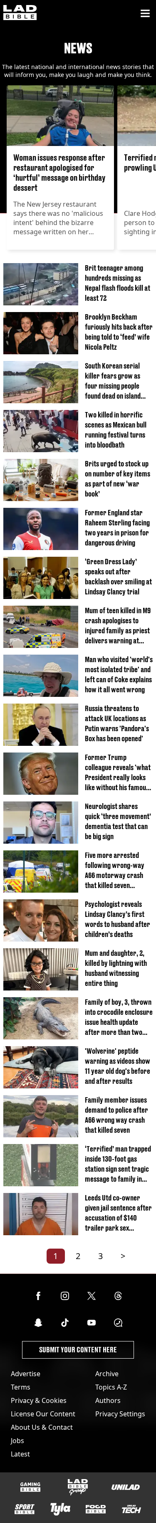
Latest (20, 1454)
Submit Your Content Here (78, 1349)
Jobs (17, 1440)
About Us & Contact (42, 1427)
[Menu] (145, 13)
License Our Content (43, 1413)
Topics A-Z (111, 1387)
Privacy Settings (120, 1413)
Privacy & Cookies (39, 1400)
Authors (108, 1400)
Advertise (25, 1373)
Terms (20, 1387)
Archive (107, 1373)
